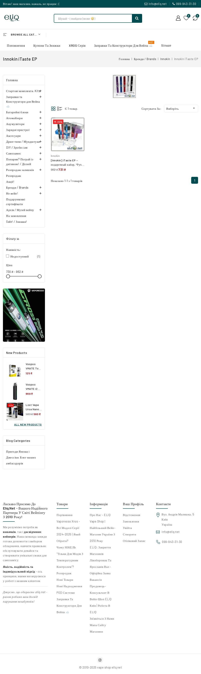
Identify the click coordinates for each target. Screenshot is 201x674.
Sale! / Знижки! (16, 221)
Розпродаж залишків (20, 170)
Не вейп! (12, 193)
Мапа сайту (98, 625)
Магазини (96, 631)
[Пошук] (137, 18)
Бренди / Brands (17, 187)
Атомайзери (14, 118)
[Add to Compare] (78, 124)
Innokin (55, 155)
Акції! (10, 181)
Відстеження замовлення (131, 518)
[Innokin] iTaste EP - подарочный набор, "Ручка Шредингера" (67, 165)
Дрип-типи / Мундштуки (23, 141)
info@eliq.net (158, 3)
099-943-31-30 (186, 3)
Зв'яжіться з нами (102, 618)
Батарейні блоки (17, 112)
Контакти (163, 504)
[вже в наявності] (24, 315)
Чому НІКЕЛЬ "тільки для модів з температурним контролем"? (70, 556)
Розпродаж (13, 175)
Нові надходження (69, 586)
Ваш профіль (133, 504)
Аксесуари (13, 135)
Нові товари (65, 579)
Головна (12, 80)
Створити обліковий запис (134, 537)
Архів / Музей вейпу (20, 210)
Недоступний (25, 256)
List (59, 108)
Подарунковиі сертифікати (15, 201)
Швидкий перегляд (78, 133)
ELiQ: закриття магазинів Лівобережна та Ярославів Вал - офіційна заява (100, 560)
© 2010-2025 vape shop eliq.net (100, 667)
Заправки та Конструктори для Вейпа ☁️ (23, 101)
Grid (53, 108)
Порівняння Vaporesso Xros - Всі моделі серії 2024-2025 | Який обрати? (68, 527)
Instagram (100, 660)
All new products (28, 424)
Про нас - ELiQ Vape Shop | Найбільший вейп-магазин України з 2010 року (102, 527)
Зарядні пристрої (17, 130)
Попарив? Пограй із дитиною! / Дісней (19, 161)
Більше (166, 45)
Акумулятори (15, 124)
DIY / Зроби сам (17, 147)
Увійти (127, 528)
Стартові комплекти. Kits (23, 91)
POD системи (66, 592)
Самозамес (13, 153)
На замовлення (16, 215)
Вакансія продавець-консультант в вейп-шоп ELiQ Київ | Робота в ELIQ (101, 596)
